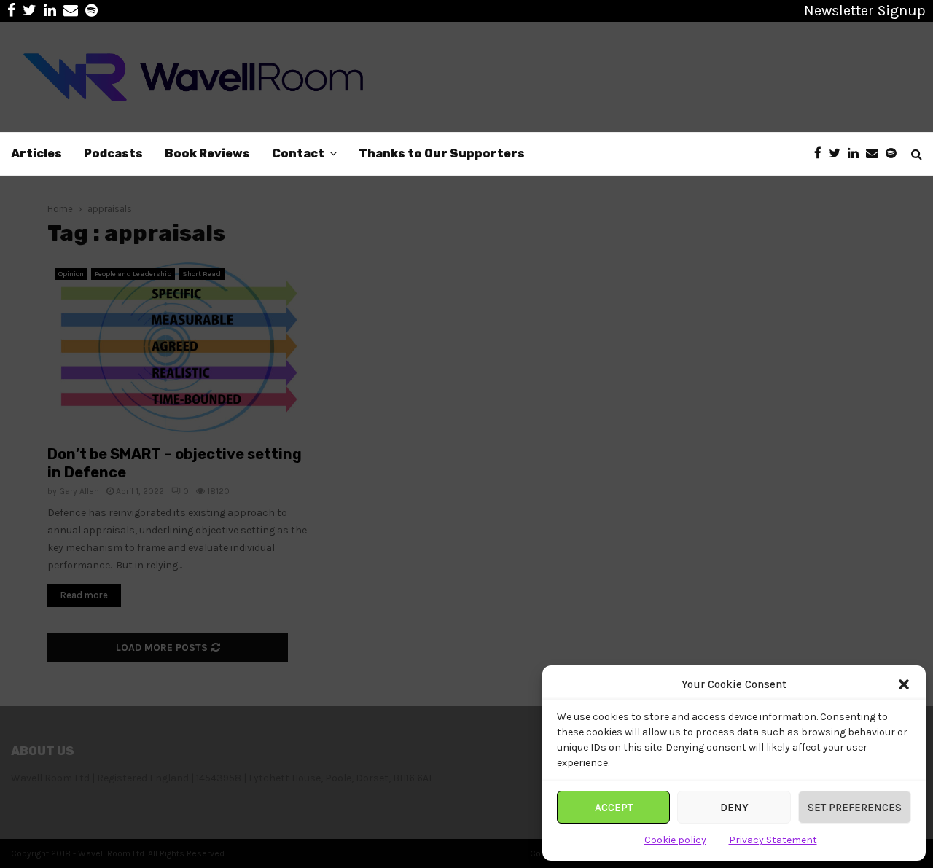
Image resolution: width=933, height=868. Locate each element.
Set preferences (855, 807)
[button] (904, 684)
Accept (614, 807)
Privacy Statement (773, 840)
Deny (734, 807)
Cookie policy (675, 840)
